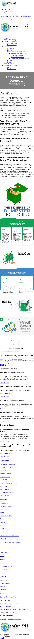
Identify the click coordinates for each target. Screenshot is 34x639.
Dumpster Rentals (10, 65)
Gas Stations (4, 496)
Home (6, 38)
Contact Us (8, 19)
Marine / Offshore (6, 474)
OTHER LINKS (3, 576)
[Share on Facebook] (0, 365)
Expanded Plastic (6, 506)
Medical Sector (5, 480)
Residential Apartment (8, 483)
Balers (9, 50)
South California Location (9, 606)
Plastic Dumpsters (17, 57)
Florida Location (6, 600)
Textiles (2, 525)
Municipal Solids (6, 516)
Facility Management (7, 464)
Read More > (4, 383)
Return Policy (5, 569)
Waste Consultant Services (9, 536)
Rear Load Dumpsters (19, 55)
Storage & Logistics (7, 492)
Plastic (2, 522)
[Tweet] (2, 365)
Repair (9, 62)
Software (7, 67)
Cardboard (4, 503)
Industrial (3, 470)
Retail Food (4, 486)
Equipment (8, 46)
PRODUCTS (3, 549)
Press (2, 563)
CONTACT (2, 593)
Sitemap (3, 589)
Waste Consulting (10, 41)
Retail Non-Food (6, 489)
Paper (2, 519)
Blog (5, 13)
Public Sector (5, 477)
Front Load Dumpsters (19, 53)
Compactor (4, 553)
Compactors (11, 48)
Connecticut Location (8, 597)
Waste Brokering (10, 40)
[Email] (5, 365)
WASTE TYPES (3, 499)
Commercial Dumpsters (16, 52)
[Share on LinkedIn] (3, 365)
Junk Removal (9, 64)
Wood (2, 528)
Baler (2, 556)
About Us (7, 9)
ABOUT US (2, 559)
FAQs (5, 11)
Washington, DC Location (9, 603)
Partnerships (12, 45)
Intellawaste (11, 69)
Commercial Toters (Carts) (20, 58)
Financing (11, 60)
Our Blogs (3, 580)
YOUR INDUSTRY (4, 460)
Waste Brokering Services (9, 539)
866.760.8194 (28, 16)
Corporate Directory (7, 566)
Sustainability (12, 43)
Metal (2, 512)
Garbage (3, 509)
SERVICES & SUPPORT (5, 532)
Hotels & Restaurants (7, 467)
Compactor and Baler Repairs (10, 542)
